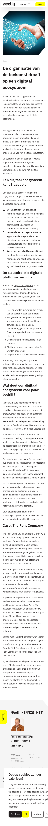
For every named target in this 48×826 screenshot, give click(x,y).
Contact (40, 4)
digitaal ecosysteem (23, 285)
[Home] (9, 4)
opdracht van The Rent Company (27, 569)
